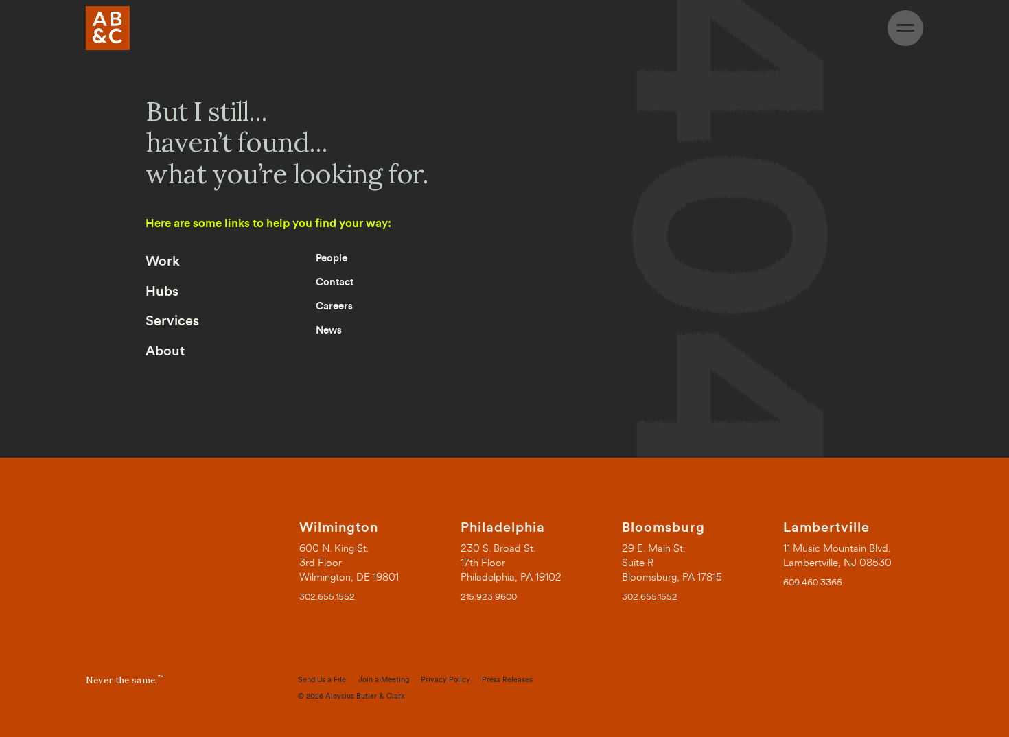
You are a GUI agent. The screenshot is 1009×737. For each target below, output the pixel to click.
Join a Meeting (383, 679)
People (331, 258)
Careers (334, 306)
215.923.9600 (489, 597)
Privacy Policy (445, 679)
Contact (334, 282)
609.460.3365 (812, 582)
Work (163, 261)
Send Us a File (322, 679)
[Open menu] (905, 28)
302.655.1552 (327, 597)
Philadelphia (503, 528)
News (329, 330)
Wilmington (338, 528)
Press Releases (507, 679)
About (165, 351)
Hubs (162, 292)
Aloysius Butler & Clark (365, 696)
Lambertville (826, 528)
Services (172, 321)
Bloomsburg (663, 528)
